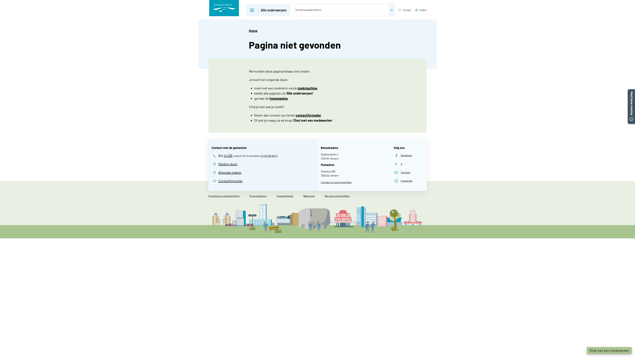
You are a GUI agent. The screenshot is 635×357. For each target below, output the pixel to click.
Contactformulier (230, 181)
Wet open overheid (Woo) (337, 196)
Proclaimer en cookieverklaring (223, 196)
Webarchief (309, 196)
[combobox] (341, 10)
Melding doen (227, 164)
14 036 (228, 156)
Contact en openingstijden (336, 182)
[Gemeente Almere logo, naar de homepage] (224, 8)
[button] (268, 10)
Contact (407, 10)
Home (253, 31)
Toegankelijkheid (284, 196)
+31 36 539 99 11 (268, 155)
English (423, 10)
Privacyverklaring (258, 196)
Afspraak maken (229, 172)
